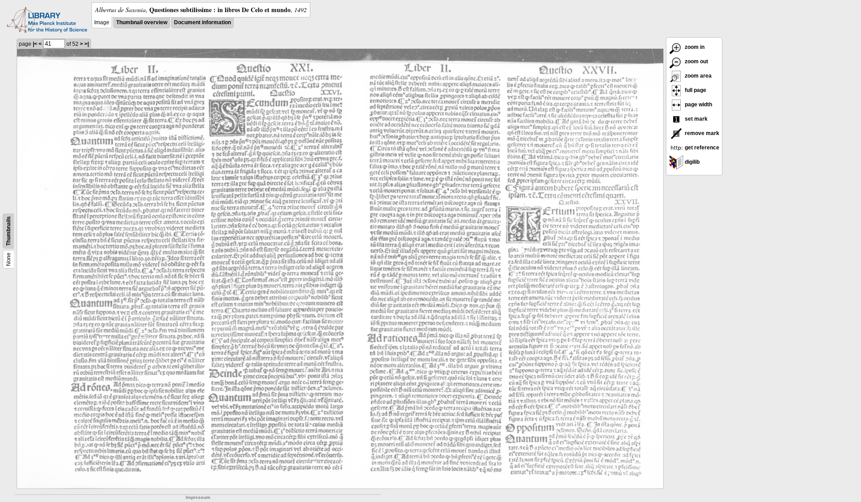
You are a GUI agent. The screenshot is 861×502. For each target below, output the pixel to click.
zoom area (697, 76)
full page (694, 90)
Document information (202, 22)
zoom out (695, 61)
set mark (695, 119)
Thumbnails (8, 231)
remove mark (701, 133)
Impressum (198, 497)
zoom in (693, 47)
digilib (691, 162)
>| (86, 44)
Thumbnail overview (141, 22)
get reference (701, 147)
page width (697, 104)
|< (35, 44)
